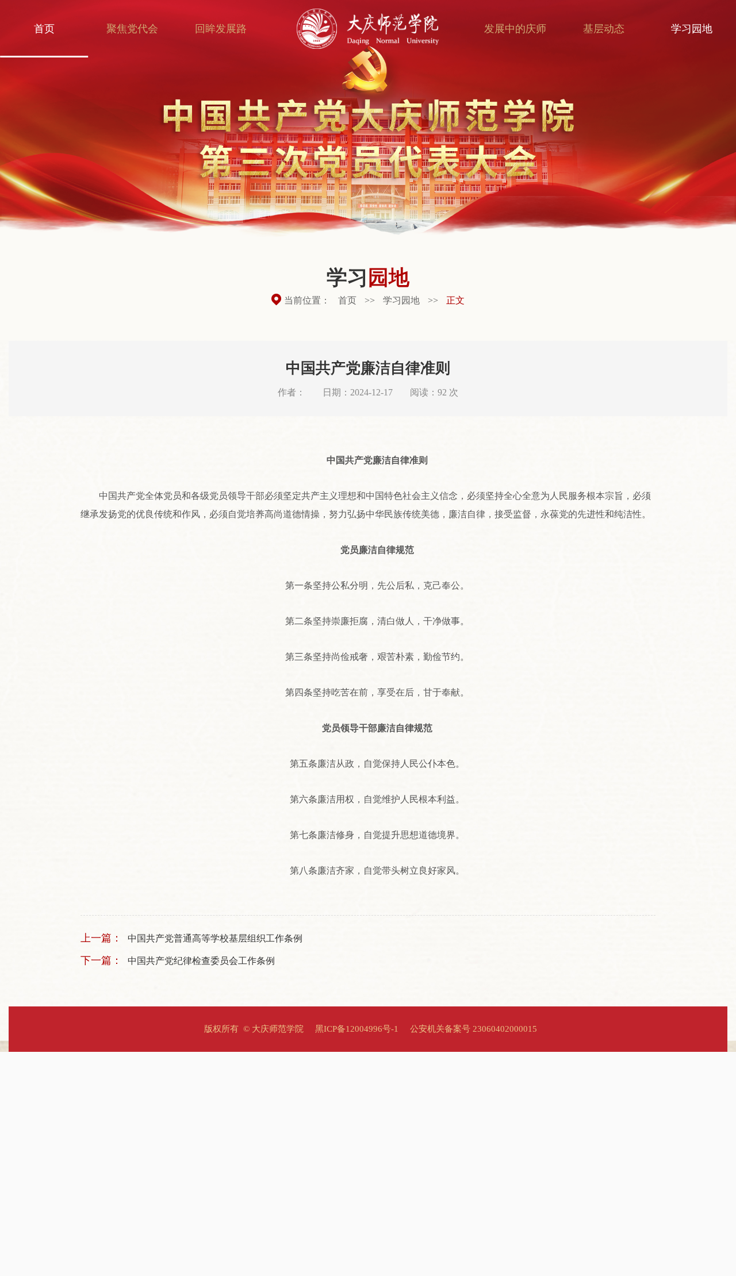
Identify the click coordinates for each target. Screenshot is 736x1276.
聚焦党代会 (132, 28)
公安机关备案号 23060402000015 (473, 1028)
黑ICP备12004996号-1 (356, 1028)
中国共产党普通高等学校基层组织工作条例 (215, 938)
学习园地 (691, 28)
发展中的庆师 (515, 28)
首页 (44, 28)
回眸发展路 (221, 28)
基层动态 (603, 28)
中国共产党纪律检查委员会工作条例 (201, 961)
